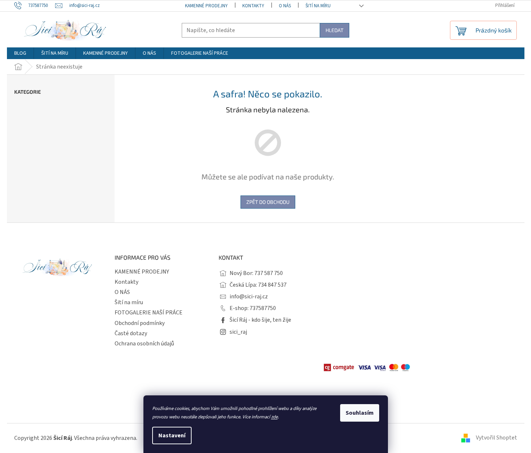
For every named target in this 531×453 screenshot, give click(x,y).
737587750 (263, 308)
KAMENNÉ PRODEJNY (206, 6)
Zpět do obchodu (267, 202)
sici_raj (238, 332)
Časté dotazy (131, 333)
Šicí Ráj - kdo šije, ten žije (260, 320)
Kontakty (253, 6)
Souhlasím (360, 413)
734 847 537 (272, 285)
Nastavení (171, 435)
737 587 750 (268, 273)
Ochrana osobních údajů (144, 344)
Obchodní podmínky (140, 323)
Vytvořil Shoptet (496, 438)
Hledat (334, 30)
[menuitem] (20, 53)
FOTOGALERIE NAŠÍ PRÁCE (148, 313)
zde (274, 417)
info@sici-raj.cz (249, 297)
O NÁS (285, 6)
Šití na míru (318, 6)
